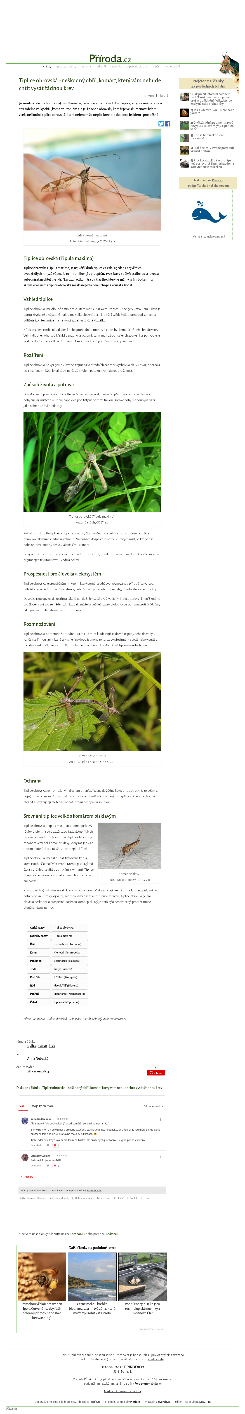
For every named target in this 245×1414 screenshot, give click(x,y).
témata (86, 66)
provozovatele (161, 1355)
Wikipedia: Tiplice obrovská (50, 1019)
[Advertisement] (122, 25)
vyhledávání (172, 66)
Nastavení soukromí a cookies (122, 1391)
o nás (156, 66)
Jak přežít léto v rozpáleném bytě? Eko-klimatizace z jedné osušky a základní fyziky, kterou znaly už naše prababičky (211, 98)
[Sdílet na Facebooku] (167, 125)
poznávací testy (66, 66)
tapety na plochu (137, 66)
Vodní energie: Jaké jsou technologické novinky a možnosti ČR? (142, 1308)
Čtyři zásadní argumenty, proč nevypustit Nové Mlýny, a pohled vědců (212, 126)
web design (148, 1383)
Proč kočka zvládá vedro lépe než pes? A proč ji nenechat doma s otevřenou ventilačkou (212, 164)
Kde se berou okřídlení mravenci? (207, 136)
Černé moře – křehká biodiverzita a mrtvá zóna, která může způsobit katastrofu (92, 1308)
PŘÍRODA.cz (134, 1367)
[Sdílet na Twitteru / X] (161, 125)
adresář (101, 66)
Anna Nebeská (37, 1058)
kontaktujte (156, 1359)
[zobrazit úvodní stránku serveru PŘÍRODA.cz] (122, 59)
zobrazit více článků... (153, 1329)
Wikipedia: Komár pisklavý (85, 1019)
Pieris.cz (217, 180)
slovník (116, 66)
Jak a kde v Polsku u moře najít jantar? (212, 111)
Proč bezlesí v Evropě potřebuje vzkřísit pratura (212, 149)
